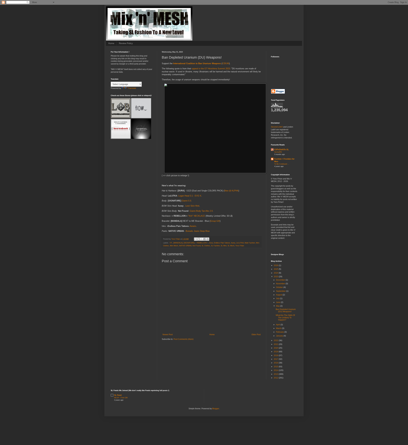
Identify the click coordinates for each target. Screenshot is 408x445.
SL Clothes (206, 246)
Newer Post (168, 334)
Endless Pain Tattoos (222, 243)
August (279, 295)
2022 (276, 340)
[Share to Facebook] (204, 239)
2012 (276, 378)
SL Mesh (231, 246)
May (278, 306)
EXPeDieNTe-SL (281, 149)
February (280, 332)
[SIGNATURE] (189, 243)
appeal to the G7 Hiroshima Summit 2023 (211, 68)
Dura (211, 243)
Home (111, 43)
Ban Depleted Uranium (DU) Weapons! (286, 310)
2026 (276, 265)
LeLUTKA (240, 243)
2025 (276, 269)
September (281, 291)
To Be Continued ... (281, 164)
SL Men (224, 246)
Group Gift (215, 221)
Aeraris (193, 226)
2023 (276, 276)
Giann (184, 201)
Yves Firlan (239, 246)
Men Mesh (174, 246)
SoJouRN (278, 152)
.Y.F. (170, 243)
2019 (276, 352)
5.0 (189, 201)
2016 (276, 363)
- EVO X (197, 196)
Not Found (197, 246)
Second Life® (277, 127)
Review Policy (126, 43)
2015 (276, 367)
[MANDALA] (178, 243)
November (281, 284)
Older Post (256, 334)
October (279, 287)
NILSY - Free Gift (120, 398)
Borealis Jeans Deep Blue (198, 231)
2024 (276, 273)
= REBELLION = (202, 243)
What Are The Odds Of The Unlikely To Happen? (285, 317)
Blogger (215, 408)
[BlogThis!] (198, 239)
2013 (276, 374)
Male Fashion (250, 243)
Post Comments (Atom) (183, 339)
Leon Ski (189, 206)
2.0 (211, 211)
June (278, 302)
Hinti (197, 206)
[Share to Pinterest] (207, 239)
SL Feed (117, 395)
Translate (132, 88)
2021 (276, 344)
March (279, 328)
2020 (276, 348)
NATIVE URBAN (185, 246)
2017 (276, 359)
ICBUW (225, 63)
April (278, 325)
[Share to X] (201, 239)
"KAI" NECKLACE (196, 216)
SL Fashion (215, 246)
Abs (207, 211)
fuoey (233, 243)
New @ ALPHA (231, 190)
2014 (276, 370)
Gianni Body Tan (197, 211)
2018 (276, 355)
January (280, 336)
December (281, 280)
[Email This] (195, 239)
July (278, 298)
